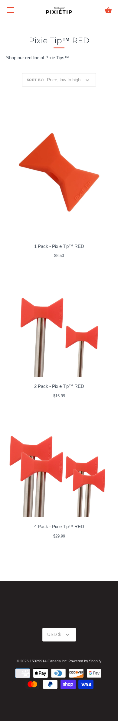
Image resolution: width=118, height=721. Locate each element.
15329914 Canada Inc (48, 661)
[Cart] (108, 10)
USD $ (54, 634)
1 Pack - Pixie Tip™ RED (59, 246)
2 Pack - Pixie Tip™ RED (59, 386)
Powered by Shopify (84, 661)
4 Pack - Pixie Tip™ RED (59, 526)
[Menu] (10, 11)
